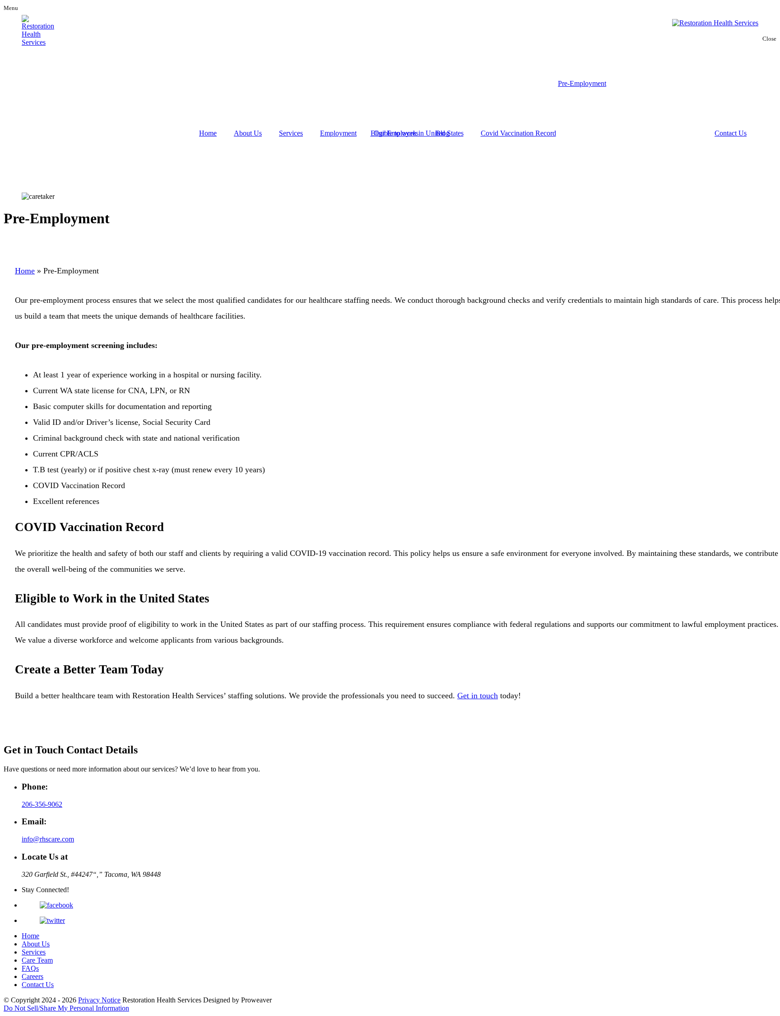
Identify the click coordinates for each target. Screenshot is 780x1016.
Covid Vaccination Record (518, 133)
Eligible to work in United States (417, 133)
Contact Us (731, 133)
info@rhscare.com (48, 839)
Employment (338, 133)
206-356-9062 (42, 804)
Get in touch (477, 695)
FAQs (30, 968)
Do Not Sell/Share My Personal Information (66, 1008)
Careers (32, 976)
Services (291, 133)
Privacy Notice (99, 1000)
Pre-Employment (582, 83)
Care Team (37, 960)
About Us (248, 133)
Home (208, 133)
